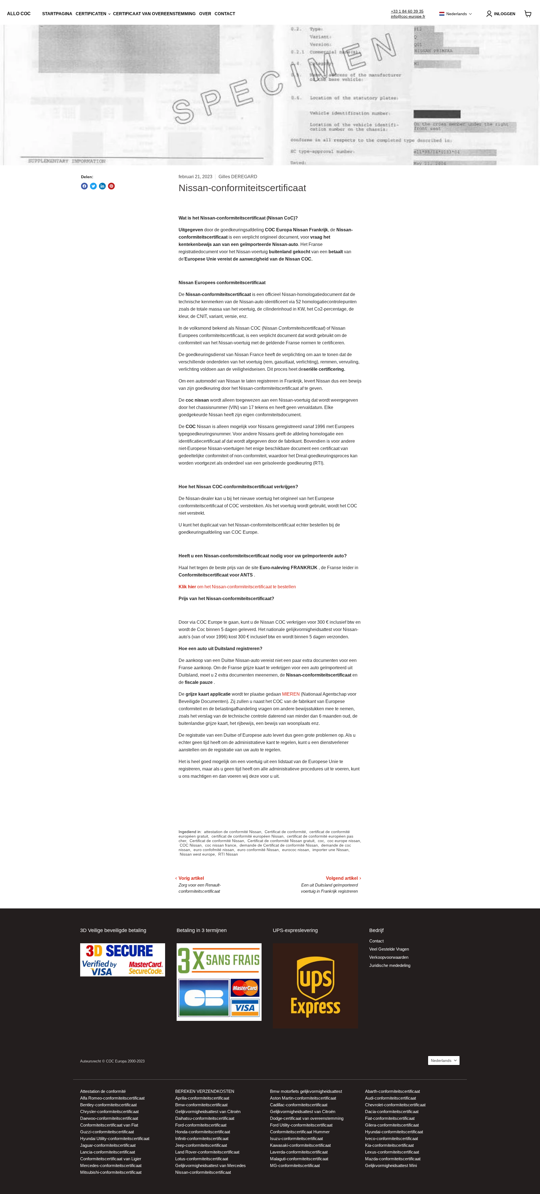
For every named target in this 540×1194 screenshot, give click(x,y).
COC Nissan (191, 845)
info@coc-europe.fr (408, 16)
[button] (455, 14)
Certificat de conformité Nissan (217, 840)
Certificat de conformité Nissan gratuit (281, 840)
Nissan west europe (197, 854)
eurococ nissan (295, 849)
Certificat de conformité (285, 831)
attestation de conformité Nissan (232, 831)
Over (205, 13)
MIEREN (291, 694)
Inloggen (504, 14)
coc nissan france (220, 845)
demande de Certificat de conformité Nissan (279, 845)
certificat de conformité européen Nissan (248, 836)
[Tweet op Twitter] (93, 186)
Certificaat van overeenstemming (154, 13)
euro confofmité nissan (214, 849)
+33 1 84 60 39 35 (407, 11)
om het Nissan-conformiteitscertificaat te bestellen (237, 586)
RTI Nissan (228, 854)
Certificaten (91, 13)
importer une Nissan (330, 849)
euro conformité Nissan (258, 849)
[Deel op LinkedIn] (102, 186)
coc (321, 840)
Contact (225, 13)
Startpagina (57, 13)
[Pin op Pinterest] (111, 186)
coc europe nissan (343, 840)
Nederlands (441, 1060)
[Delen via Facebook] (84, 186)
